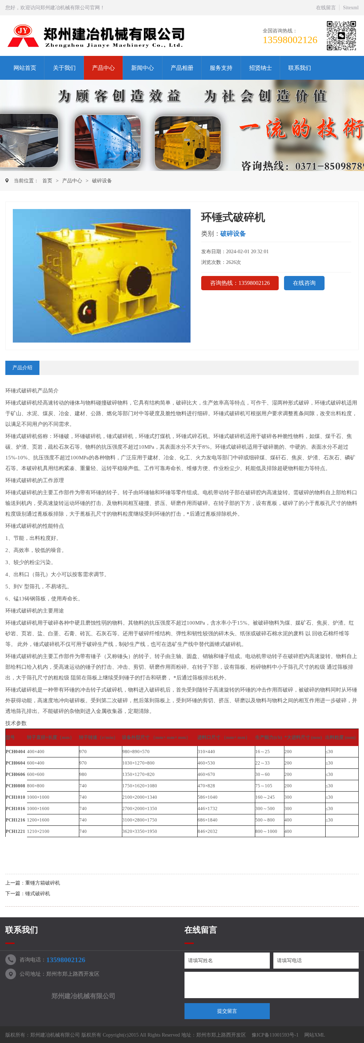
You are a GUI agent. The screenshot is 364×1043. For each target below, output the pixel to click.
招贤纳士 (260, 68)
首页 (47, 180)
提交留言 (227, 1011)
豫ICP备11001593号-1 (275, 1035)
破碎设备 (102, 180)
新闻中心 (142, 68)
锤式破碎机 (37, 893)
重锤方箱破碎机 (42, 883)
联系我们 (299, 68)
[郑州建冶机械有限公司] (100, 36)
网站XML (314, 1035)
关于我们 (64, 68)
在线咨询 (304, 283)
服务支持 (221, 68)
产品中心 (103, 68)
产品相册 (182, 68)
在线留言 (326, 7)
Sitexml (351, 7)
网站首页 (25, 68)
